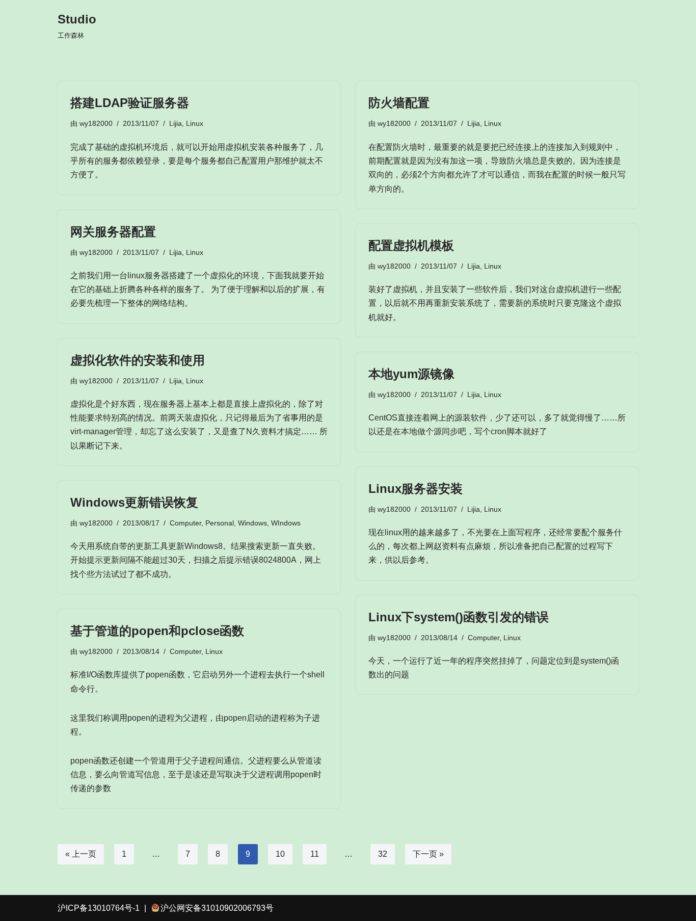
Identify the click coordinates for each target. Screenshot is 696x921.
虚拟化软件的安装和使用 (137, 360)
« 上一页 (80, 854)
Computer (185, 523)
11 (314, 854)
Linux (194, 123)
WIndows (286, 523)
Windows (252, 523)
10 (280, 854)
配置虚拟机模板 (411, 245)
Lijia (175, 123)
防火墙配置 (399, 103)
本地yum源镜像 (411, 374)
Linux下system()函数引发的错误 (458, 617)
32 (382, 854)
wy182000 (96, 123)
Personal (219, 523)
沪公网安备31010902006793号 (217, 908)
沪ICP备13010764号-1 (99, 908)
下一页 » (428, 854)
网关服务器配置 (113, 232)
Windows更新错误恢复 (134, 502)
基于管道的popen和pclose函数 (157, 631)
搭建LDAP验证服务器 (129, 103)
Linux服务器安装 (415, 488)
